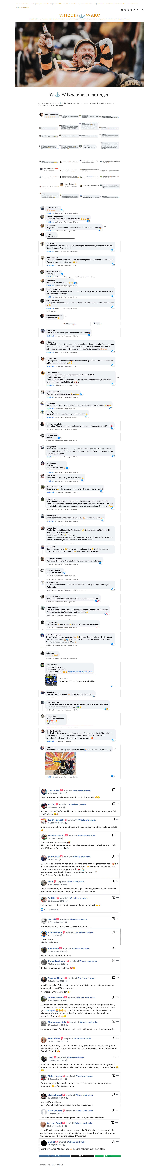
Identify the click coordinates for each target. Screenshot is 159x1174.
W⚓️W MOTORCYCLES (84, 4)
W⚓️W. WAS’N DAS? (21, 4)
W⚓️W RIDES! (98, 4)
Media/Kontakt (132, 4)
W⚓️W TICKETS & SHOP (22, 7)
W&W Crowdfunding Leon (115, 4)
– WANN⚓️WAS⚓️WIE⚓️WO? (38, 4)
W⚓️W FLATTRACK (68, 4)
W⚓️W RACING (54, 4)
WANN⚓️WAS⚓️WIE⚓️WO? (55, 1164)
